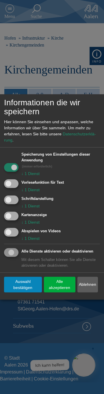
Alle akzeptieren (59, 284)
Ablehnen (87, 284)
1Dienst (30, 173)
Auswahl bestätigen (22, 284)
